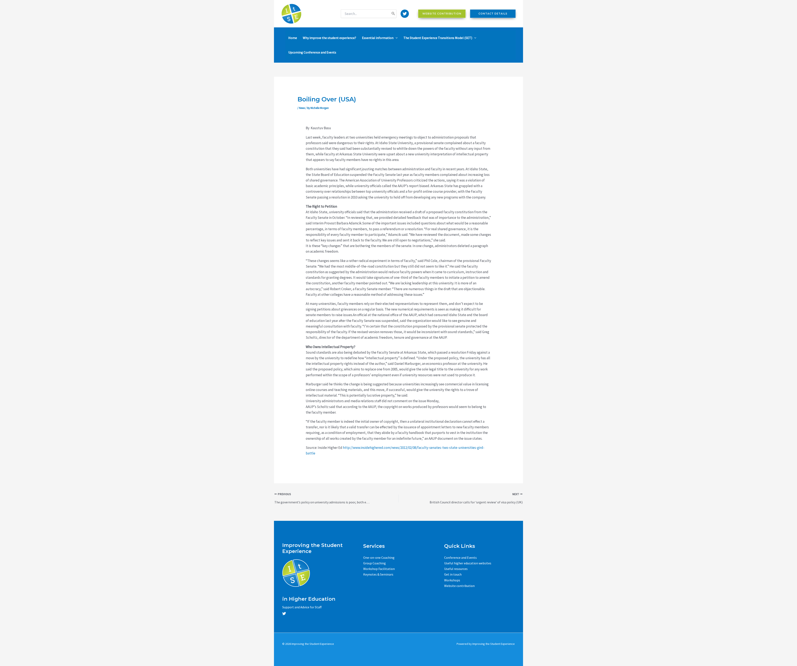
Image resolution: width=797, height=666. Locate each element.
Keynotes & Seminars (378, 574)
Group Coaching (374, 563)
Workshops (452, 580)
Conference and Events (460, 557)
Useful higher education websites (467, 563)
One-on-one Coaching (379, 557)
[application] (396, 37)
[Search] (393, 14)
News (302, 108)
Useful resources (456, 569)
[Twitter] (405, 14)
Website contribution (459, 586)
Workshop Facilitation (379, 569)
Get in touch (453, 574)
